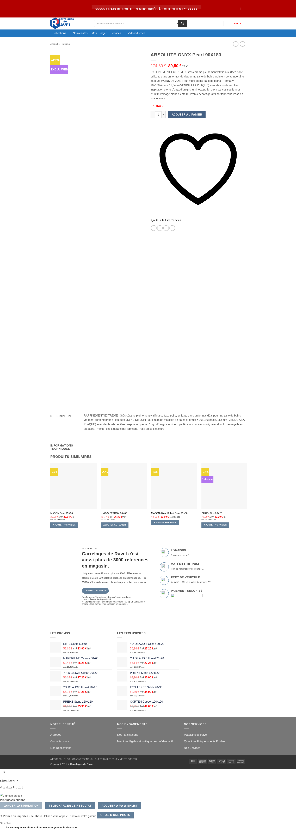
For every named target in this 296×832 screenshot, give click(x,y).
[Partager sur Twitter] (160, 228)
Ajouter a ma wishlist (120, 805)
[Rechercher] (182, 23)
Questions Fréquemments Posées (204, 741)
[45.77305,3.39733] (223, 8)
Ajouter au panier (187, 114)
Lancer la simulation (21, 805)
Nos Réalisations (60, 747)
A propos (55, 734)
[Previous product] (242, 44)
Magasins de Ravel (195, 734)
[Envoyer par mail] (166, 228)
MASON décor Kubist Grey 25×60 (169, 513)
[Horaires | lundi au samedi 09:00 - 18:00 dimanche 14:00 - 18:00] (237, 8)
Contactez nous (82, 759)
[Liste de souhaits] (227, 23)
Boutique (66, 44)
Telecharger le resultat (70, 805)
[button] (219, 23)
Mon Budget (99, 33)
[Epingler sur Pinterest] (172, 228)
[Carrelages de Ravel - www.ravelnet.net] (69, 23)
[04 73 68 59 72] (244, 8)
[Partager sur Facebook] (154, 228)
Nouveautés (80, 33)
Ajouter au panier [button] (64, 525)
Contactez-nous (60, 741)
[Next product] (235, 44)
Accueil (54, 44)
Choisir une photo (115, 814)
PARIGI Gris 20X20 (211, 513)
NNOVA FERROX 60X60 (114, 513)
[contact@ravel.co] (230, 8)
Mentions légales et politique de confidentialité (145, 741)
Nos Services (192, 747)
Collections (59, 33)
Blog (67, 759)
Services (115, 33)
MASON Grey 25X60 (61, 513)
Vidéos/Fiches (136, 33)
